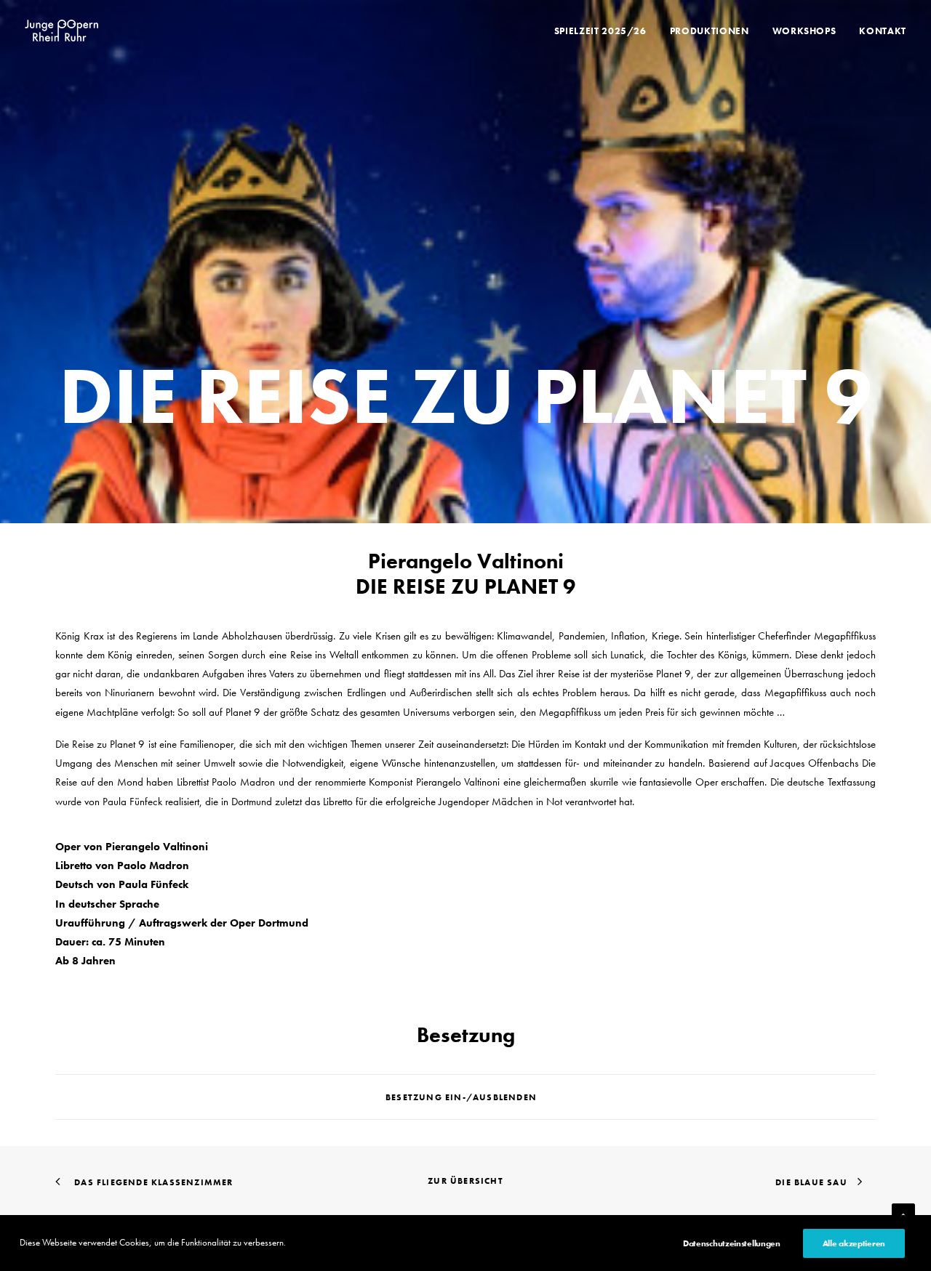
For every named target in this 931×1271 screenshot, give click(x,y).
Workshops (804, 31)
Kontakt (882, 31)
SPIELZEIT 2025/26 (600, 31)
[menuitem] (605, 30)
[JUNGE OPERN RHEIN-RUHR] (61, 30)
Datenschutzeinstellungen (731, 1243)
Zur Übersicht (465, 1181)
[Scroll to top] (903, 1213)
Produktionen (709, 31)
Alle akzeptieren (854, 1243)
